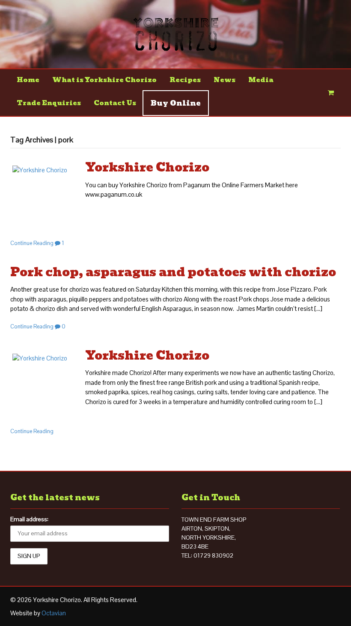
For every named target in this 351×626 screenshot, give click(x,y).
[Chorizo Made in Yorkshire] (176, 46)
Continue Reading (32, 243)
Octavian (54, 613)
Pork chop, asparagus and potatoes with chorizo (173, 272)
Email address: (29, 519)
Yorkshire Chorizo (147, 167)
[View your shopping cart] (331, 92)
